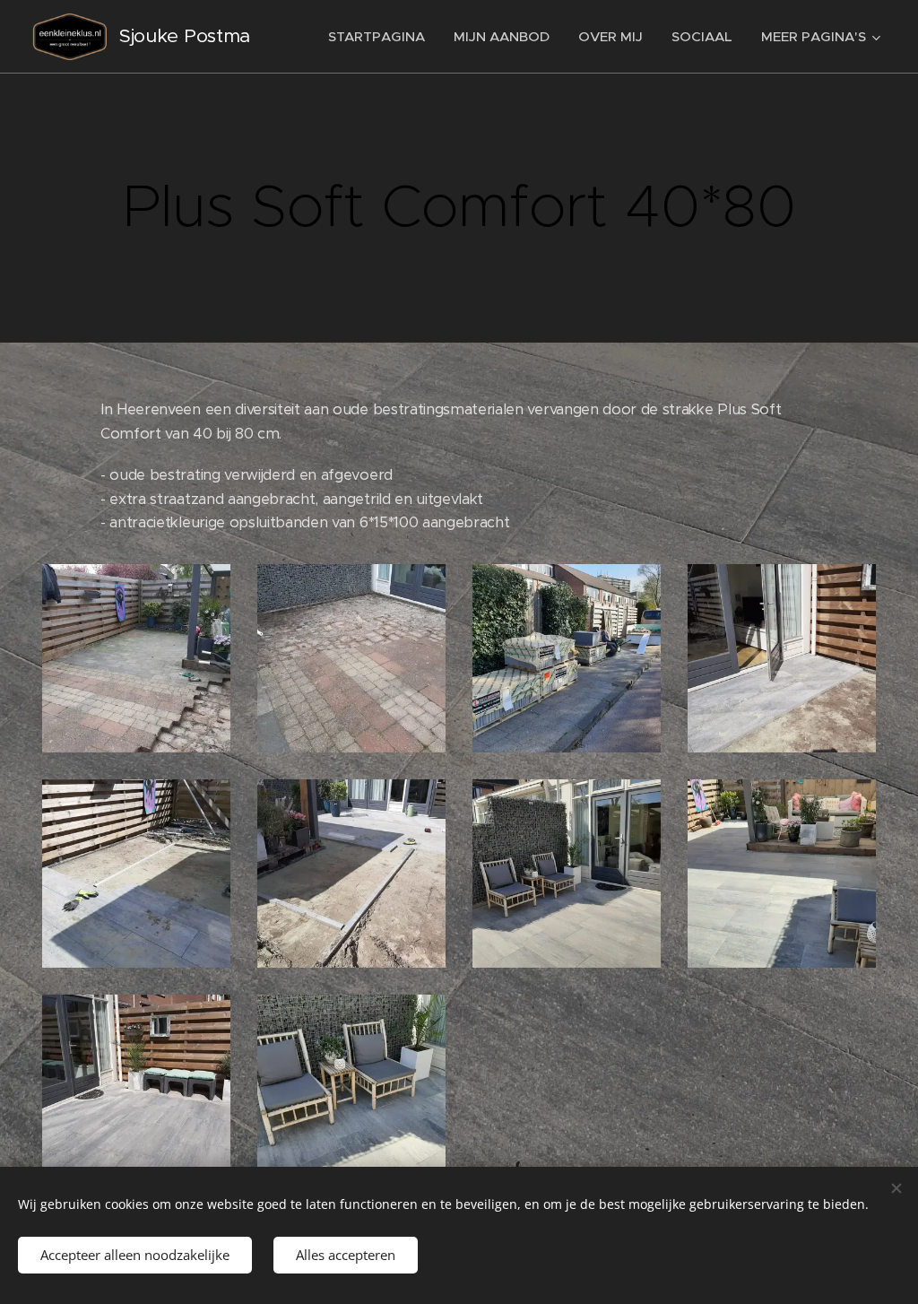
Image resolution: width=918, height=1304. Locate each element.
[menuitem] (381, 36)
